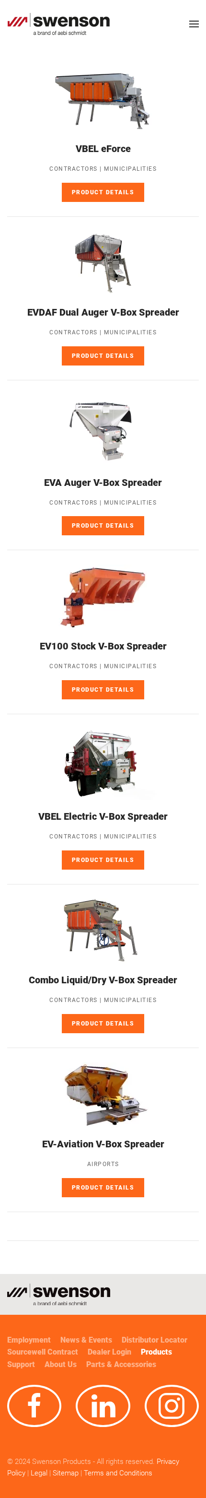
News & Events (86, 1340)
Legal (39, 1473)
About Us (61, 1364)
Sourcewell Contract (42, 1351)
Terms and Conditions (119, 1473)
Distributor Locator (154, 1340)
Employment (29, 1340)
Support (21, 1364)
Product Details (103, 192)
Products (156, 1351)
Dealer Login (109, 1351)
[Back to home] (58, 24)
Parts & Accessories (121, 1364)
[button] (194, 24)
